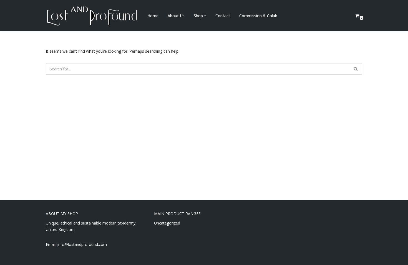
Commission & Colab (258, 15)
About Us (176, 15)
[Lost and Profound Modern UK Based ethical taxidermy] (92, 15)
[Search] (356, 69)
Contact (222, 15)
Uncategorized (167, 223)
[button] (205, 16)
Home (152, 15)
